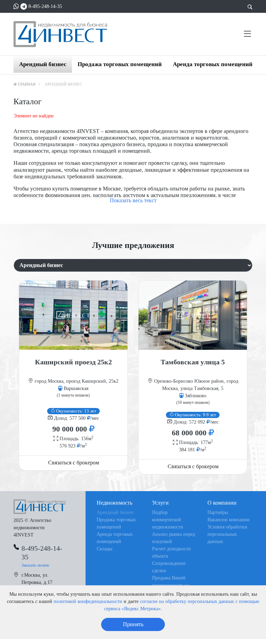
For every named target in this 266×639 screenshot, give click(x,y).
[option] (73, 375)
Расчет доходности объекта (171, 552)
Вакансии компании (228, 519)
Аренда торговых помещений (212, 64)
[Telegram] (23, 6)
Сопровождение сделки (169, 567)
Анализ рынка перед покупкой (173, 538)
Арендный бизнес (42, 64)
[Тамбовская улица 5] (193, 315)
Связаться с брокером (73, 462)
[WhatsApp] (16, 6)
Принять (133, 624)
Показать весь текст (133, 200)
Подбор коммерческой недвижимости (167, 520)
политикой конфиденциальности (88, 601)
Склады (104, 548)
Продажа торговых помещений (120, 64)
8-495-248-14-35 (45, 6)
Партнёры (217, 512)
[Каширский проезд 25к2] (73, 315)
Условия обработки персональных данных (227, 534)
